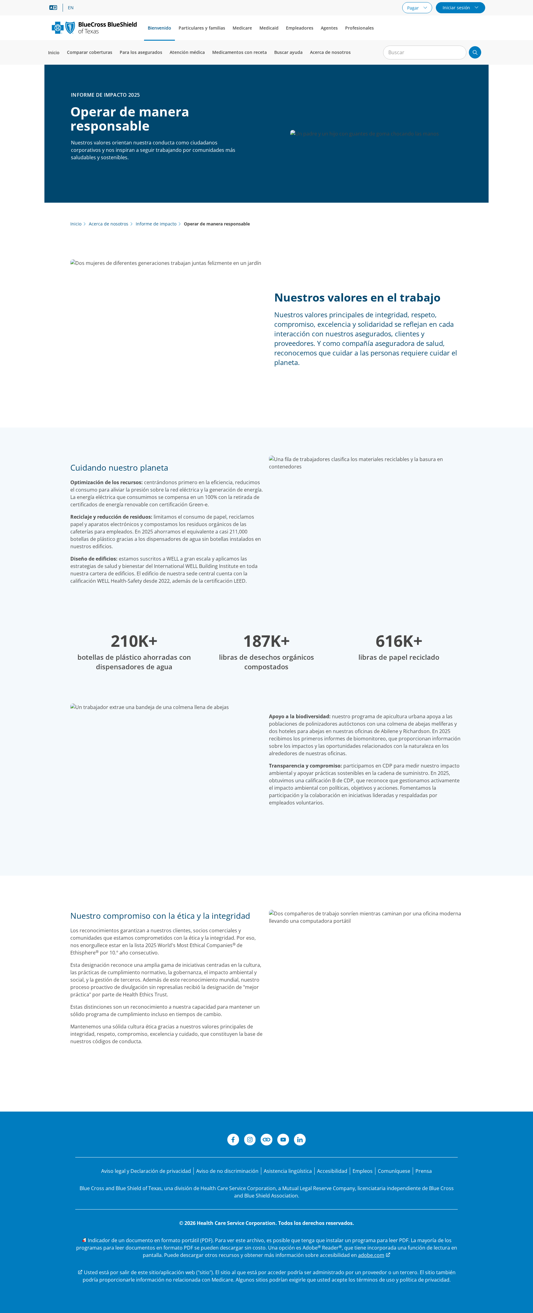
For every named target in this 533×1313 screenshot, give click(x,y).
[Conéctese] (266, 1140)
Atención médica (187, 52)
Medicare (242, 28)
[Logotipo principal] (94, 28)
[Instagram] (250, 1140)
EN (71, 7)
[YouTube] (283, 1140)
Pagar (413, 8)
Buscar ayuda (288, 52)
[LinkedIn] (300, 1140)
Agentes (329, 28)
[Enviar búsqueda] (475, 52)
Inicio (54, 52)
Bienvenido (159, 28)
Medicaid (269, 28)
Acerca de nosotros (330, 52)
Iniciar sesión (457, 7)
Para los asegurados (141, 52)
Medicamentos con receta (239, 52)
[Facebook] (233, 1140)
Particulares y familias (202, 28)
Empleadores (299, 28)
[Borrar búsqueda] (458, 52)
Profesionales (359, 28)
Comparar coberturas (89, 52)
